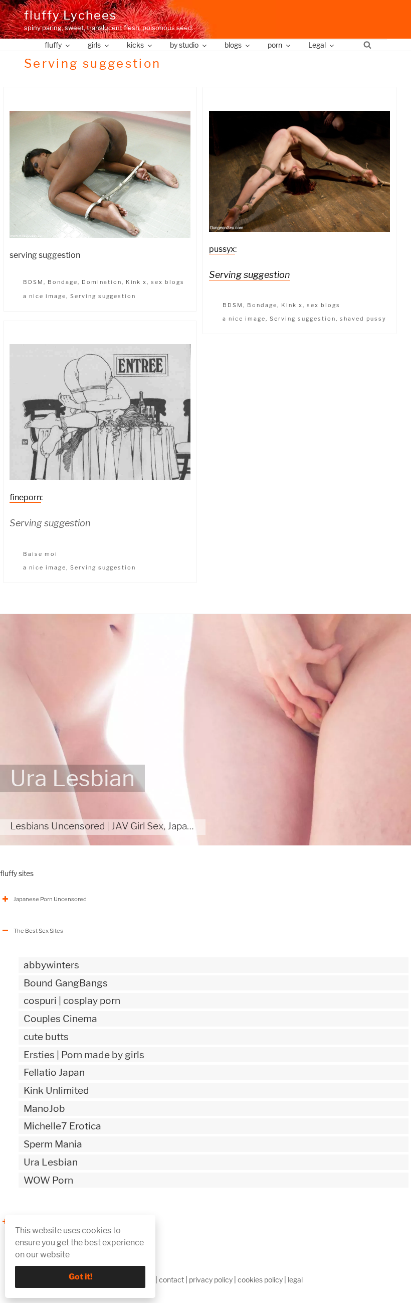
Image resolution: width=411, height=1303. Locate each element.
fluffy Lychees (70, 15)
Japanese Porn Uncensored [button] (50, 899)
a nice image (44, 296)
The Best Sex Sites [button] (38, 930)
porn (275, 45)
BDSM (33, 281)
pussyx (222, 249)
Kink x (136, 281)
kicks (135, 45)
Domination (102, 281)
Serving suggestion (103, 296)
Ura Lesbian (72, 778)
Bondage (63, 281)
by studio (184, 45)
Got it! (80, 1276)
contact (171, 1279)
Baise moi (40, 553)
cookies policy (260, 1279)
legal (295, 1279)
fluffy (53, 45)
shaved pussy (363, 318)
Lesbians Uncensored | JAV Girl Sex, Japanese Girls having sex (144, 826)
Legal (317, 45)
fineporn (25, 497)
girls (94, 45)
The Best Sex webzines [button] (44, 1221)
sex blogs (167, 281)
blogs (233, 45)
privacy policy (211, 1279)
